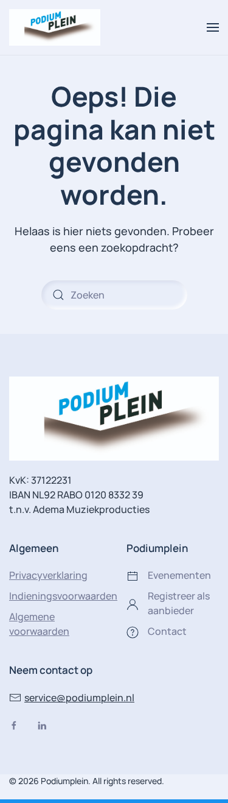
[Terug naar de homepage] (54, 27)
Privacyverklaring (48, 575)
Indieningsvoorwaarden (63, 596)
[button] (213, 27)
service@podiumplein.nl (79, 697)
